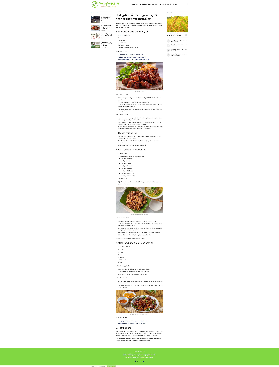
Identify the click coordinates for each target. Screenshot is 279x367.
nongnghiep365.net (103, 366)
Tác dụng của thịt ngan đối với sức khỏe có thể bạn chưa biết (133, 59)
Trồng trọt (135, 4)
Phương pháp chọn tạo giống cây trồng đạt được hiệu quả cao (179, 50)
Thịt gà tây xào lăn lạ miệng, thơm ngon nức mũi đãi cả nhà (106, 27)
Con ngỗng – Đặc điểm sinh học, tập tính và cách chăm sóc (133, 321)
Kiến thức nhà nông (145, 4)
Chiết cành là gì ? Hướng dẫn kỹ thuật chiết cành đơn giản (106, 35)
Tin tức (175, 4)
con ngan (121, 35)
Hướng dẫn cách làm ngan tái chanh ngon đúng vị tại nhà (132, 57)
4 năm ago (103, 22)
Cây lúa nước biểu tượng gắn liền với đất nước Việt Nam (174, 34)
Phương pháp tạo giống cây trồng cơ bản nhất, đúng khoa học (179, 40)
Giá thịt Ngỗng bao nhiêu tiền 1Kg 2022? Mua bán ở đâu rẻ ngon (179, 54)
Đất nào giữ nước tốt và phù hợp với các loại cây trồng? (132, 323)
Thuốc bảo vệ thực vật (165, 4)
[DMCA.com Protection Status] (111, 366)
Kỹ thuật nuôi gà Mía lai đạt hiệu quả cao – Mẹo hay (106, 18)
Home (117, 11)
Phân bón (154, 4)
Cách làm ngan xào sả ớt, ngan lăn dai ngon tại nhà (130, 54)
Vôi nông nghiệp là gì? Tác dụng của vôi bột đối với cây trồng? (106, 44)
